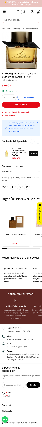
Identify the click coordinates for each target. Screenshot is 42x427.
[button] (39, 214)
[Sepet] (38, 12)
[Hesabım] (32, 12)
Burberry (16, 29)
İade (21, 166)
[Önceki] (32, 141)
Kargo (15, 166)
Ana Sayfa (6, 29)
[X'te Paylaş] (20, 187)
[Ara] (36, 19)
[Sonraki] (38, 141)
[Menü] (4, 12)
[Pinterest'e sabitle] (27, 187)
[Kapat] (37, 122)
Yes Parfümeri (14, 423)
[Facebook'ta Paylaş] (13, 187)
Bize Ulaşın (6, 166)
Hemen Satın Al (21, 105)
